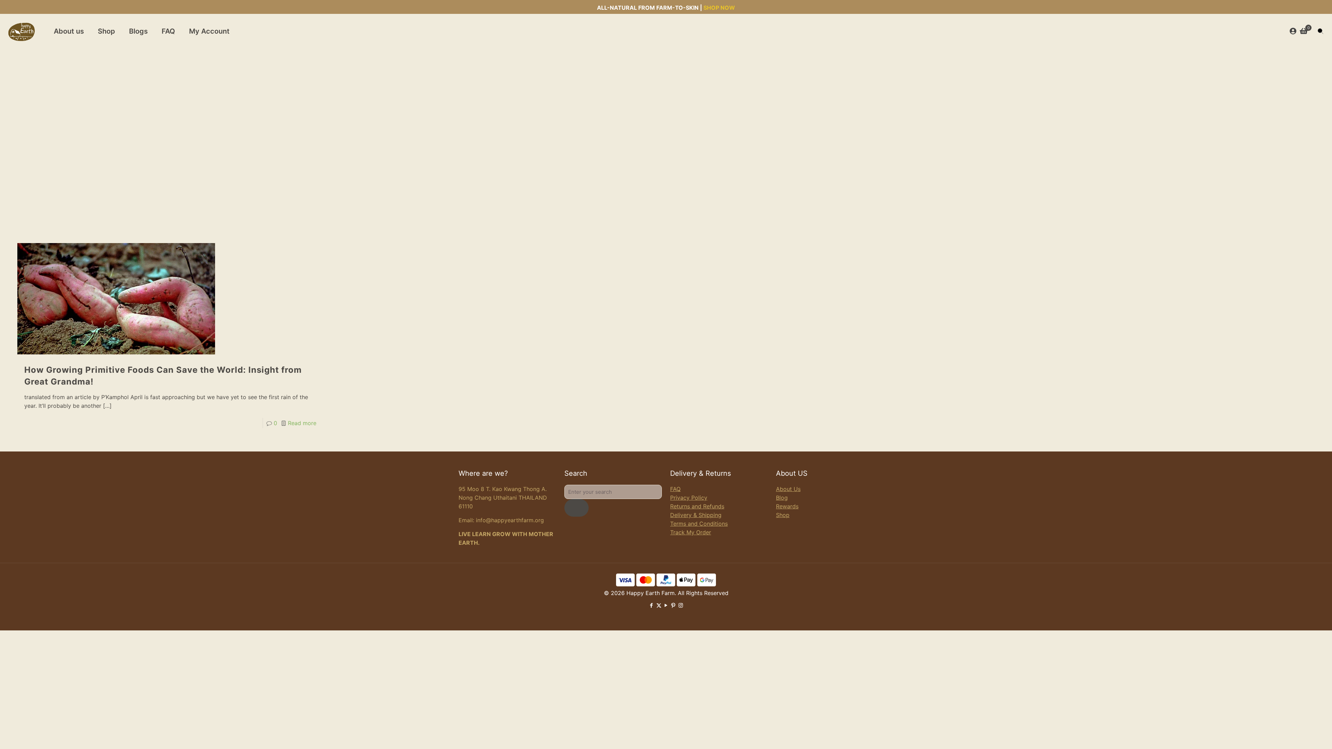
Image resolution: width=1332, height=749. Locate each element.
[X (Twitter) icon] (658, 605)
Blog (782, 497)
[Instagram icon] (680, 605)
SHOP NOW (719, 7)
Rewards (787, 506)
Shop (782, 514)
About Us (788, 488)
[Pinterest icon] (673, 605)
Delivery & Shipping (696, 514)
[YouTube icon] (666, 605)
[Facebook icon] (651, 605)
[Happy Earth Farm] (21, 31)
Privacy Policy (688, 497)
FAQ (675, 488)
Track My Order (690, 532)
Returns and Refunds (697, 506)
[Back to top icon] (1298, 735)
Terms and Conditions (699, 523)
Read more (302, 423)
